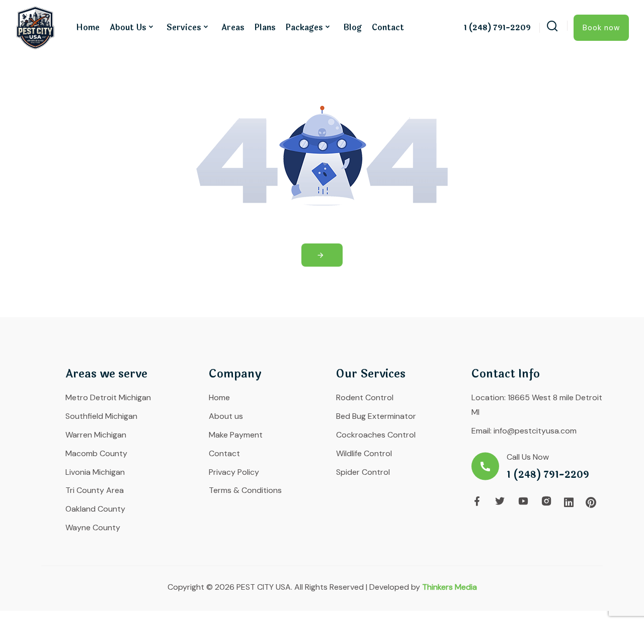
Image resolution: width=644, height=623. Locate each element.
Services (184, 27)
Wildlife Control (364, 453)
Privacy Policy (234, 472)
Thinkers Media (449, 587)
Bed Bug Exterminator (376, 416)
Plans (265, 27)
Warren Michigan (95, 434)
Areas (233, 27)
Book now (601, 28)
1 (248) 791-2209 (497, 28)
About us (128, 27)
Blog (352, 27)
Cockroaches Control (376, 434)
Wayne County (92, 527)
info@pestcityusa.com (535, 430)
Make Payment (236, 434)
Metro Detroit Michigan (108, 397)
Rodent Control (364, 397)
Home (88, 27)
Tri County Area (94, 490)
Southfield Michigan (101, 416)
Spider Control (363, 472)
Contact (388, 27)
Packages (304, 27)
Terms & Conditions (245, 490)
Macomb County (96, 453)
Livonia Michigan (95, 472)
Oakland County (95, 509)
